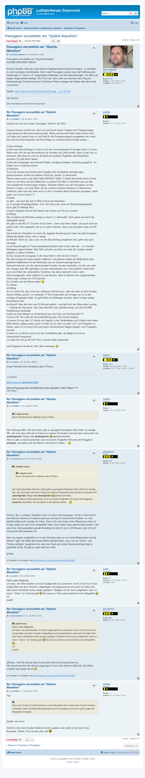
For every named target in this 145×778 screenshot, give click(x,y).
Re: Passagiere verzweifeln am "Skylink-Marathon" (31, 114)
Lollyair (106, 355)
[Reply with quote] (94, 48)
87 (110, 578)
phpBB (63, 759)
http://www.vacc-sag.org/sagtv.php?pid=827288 (54, 560)
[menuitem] (23, 23)
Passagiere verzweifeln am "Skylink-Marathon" (41, 36)
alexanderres (108, 452)
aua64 (105, 569)
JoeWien (106, 112)
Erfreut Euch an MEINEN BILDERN (22, 382)
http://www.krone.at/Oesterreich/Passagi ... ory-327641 (43, 91)
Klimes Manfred (109, 70)
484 (110, 461)
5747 (111, 79)
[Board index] (21, 11)
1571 (111, 364)
